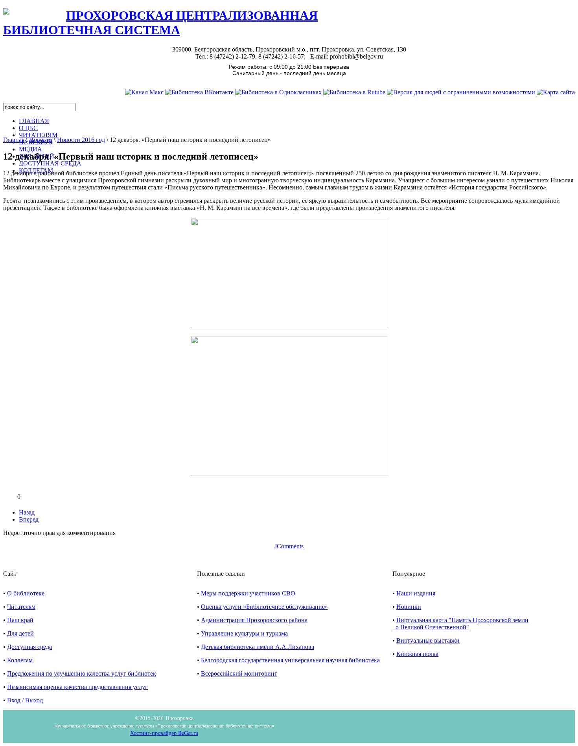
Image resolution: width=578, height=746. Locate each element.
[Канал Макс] (144, 92)
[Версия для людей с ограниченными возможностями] (461, 92)
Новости (40, 139)
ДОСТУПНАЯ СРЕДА (50, 163)
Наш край (20, 620)
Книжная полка (417, 653)
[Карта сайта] (556, 92)
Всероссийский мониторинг (239, 673)
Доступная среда (29, 646)
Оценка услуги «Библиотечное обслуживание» (264, 606)
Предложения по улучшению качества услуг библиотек (81, 673)
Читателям (21, 606)
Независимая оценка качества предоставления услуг (77, 687)
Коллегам (20, 660)
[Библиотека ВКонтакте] (199, 92)
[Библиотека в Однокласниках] (278, 92)
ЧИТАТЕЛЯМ (38, 135)
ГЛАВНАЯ (34, 121)
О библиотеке (25, 593)
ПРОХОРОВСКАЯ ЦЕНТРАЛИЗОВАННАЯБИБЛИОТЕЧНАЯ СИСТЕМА (160, 22)
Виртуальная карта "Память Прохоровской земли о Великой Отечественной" (460, 623)
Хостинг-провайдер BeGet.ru (164, 733)
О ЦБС (28, 128)
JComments (289, 546)
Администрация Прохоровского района (254, 620)
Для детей (20, 633)
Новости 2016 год (81, 139)
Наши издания (415, 593)
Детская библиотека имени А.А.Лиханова (257, 646)
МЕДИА (30, 149)
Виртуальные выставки (428, 640)
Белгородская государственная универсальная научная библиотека (290, 660)
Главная (13, 139)
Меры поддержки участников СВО (248, 593)
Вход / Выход (25, 700)
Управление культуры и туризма (244, 633)
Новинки (408, 606)
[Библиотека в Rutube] (354, 92)
